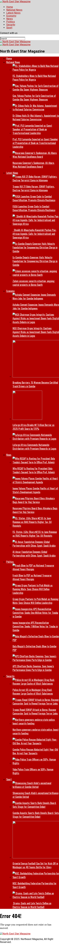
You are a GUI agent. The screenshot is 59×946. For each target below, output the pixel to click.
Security (10, 24)
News (9, 18)
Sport (9, 27)
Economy (11, 15)
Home (9, 6)
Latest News (13, 12)
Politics (10, 21)
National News (14, 9)
